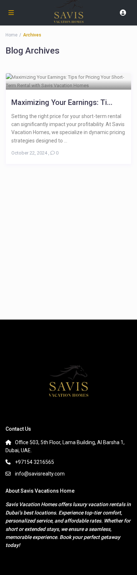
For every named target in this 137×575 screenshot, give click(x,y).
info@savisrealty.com (40, 474)
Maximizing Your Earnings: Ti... (62, 102)
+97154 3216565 (34, 462)
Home (11, 35)
